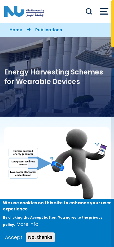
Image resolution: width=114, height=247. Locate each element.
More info (27, 224)
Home (16, 30)
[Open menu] (104, 11)
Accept (13, 237)
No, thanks (40, 237)
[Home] (24, 11)
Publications (48, 30)
